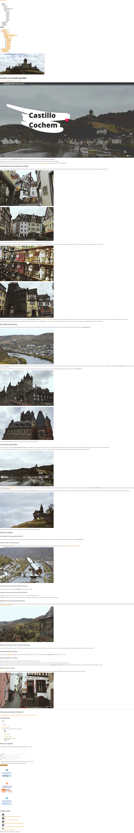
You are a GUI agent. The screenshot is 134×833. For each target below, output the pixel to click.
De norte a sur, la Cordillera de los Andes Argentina (10, 819)
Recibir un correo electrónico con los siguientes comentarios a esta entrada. (13, 763)
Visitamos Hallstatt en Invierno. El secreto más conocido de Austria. (13, 826)
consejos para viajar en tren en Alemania (73, 545)
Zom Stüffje (49, 321)
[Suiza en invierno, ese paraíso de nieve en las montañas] (3, 815)
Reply (9, 727)
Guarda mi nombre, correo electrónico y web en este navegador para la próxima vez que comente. (17, 761)
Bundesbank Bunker (43, 319)
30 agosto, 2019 (6, 736)
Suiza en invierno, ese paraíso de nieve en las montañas (11, 816)
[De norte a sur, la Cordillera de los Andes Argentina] (3, 818)
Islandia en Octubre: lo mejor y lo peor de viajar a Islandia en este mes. (13, 823)
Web (0, 759)
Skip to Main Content (3, 0)
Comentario (2, 754)
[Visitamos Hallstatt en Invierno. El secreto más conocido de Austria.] (3, 825)
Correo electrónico (3, 757)
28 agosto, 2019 (4, 727)
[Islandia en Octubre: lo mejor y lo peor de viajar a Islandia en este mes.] (3, 822)
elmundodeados (7, 734)
